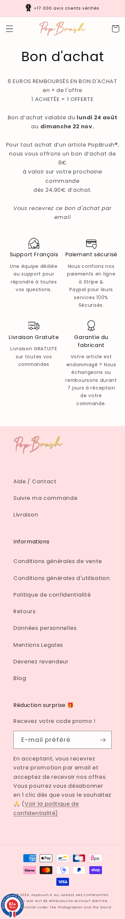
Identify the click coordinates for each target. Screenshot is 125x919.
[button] (9, 28)
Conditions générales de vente (57, 561)
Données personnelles (45, 628)
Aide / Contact (35, 481)
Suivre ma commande (45, 498)
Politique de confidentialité (52, 595)
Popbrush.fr (42, 895)
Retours (24, 611)
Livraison (25, 514)
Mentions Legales (38, 645)
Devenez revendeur (41, 661)
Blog (19, 678)
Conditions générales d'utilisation (61, 578)
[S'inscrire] (102, 740)
